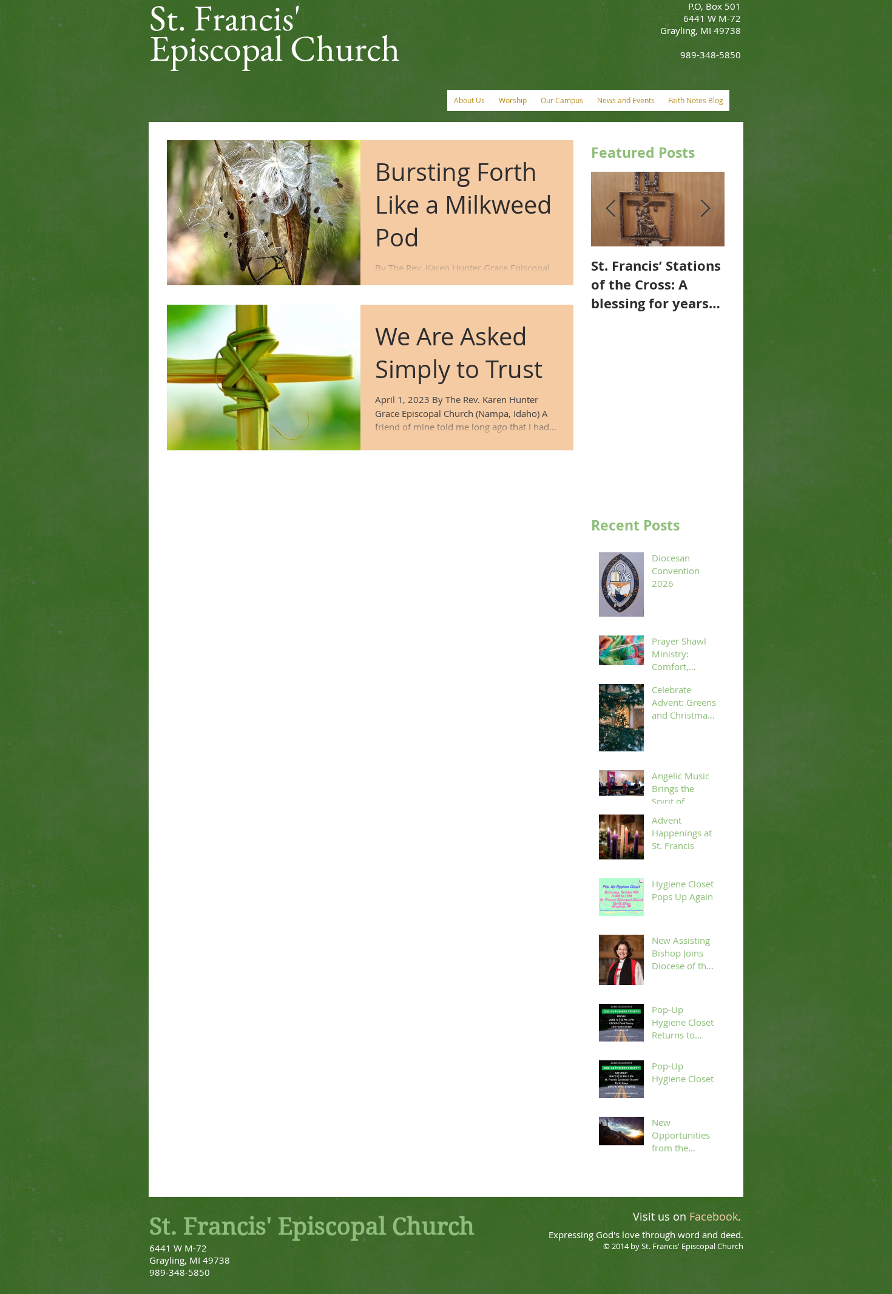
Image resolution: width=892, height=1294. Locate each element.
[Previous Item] (610, 209)
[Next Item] (705, 209)
